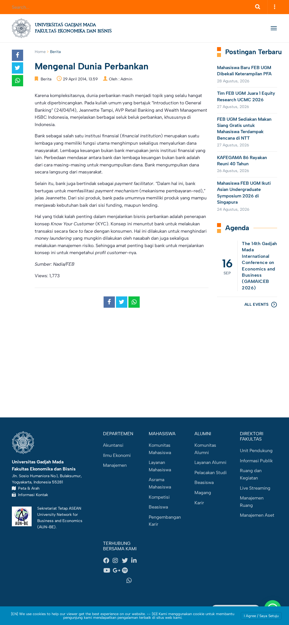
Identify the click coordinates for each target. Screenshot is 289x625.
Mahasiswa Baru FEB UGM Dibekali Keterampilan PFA (244, 70)
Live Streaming (255, 488)
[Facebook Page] (107, 560)
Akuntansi (113, 445)
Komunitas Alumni (205, 449)
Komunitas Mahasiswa (160, 449)
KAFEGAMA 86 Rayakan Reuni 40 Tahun (242, 160)
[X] (126, 560)
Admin (126, 79)
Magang (202, 492)
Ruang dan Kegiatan (251, 474)
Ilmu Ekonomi (117, 455)
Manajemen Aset (257, 515)
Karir (199, 502)
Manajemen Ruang (252, 501)
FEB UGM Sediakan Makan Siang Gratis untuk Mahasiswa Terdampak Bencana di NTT (244, 128)
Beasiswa (158, 507)
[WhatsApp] (130, 580)
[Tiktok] (112, 580)
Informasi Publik (256, 460)
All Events (256, 304)
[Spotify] (126, 570)
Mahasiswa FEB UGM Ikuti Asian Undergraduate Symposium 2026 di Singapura (244, 193)
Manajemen (115, 465)
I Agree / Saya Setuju (261, 616)
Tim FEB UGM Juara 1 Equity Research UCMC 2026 (246, 96)
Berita (55, 51)
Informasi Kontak (32, 494)
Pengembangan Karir (165, 520)
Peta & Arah (28, 488)
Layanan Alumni (210, 462)
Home (40, 51)
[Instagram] (117, 560)
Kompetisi (159, 497)
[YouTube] (107, 570)
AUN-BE (46, 527)
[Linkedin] (135, 560)
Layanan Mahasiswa (160, 466)
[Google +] (117, 570)
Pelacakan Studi (210, 472)
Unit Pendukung (256, 450)
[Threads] (135, 570)
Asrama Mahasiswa (160, 483)
